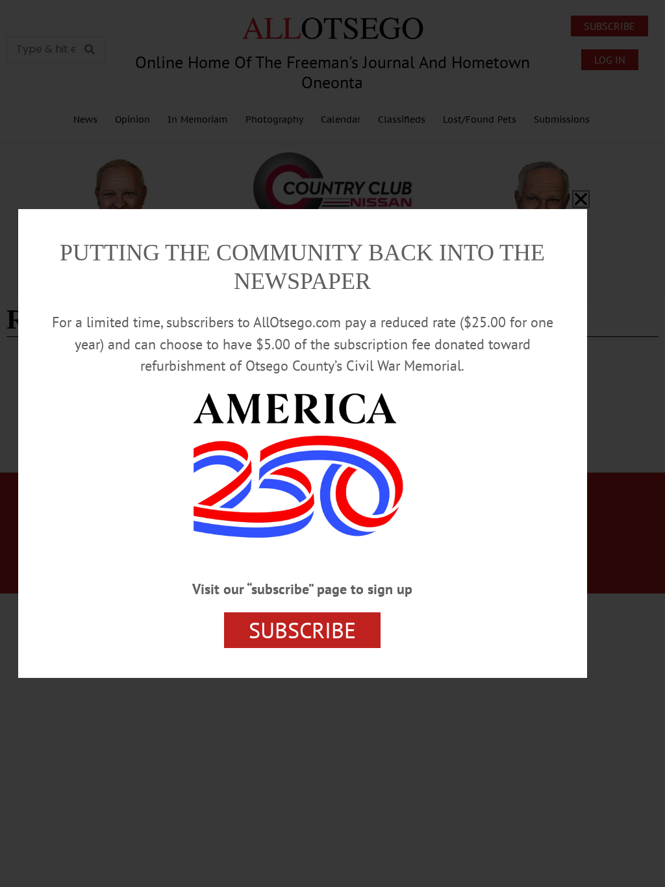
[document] (332, 443)
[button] (581, 199)
